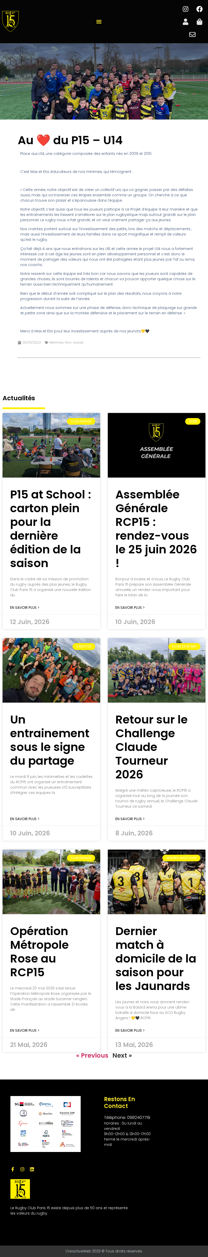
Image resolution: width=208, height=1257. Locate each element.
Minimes (56, 342)
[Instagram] (185, 9)
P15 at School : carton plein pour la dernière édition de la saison (50, 528)
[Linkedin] (32, 1169)
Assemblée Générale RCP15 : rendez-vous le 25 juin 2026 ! (156, 528)
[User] (185, 21)
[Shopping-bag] (199, 21)
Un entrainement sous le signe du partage (49, 740)
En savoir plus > (25, 607)
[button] (99, 22)
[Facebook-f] (12, 1169)
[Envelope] (192, 34)
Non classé (74, 342)
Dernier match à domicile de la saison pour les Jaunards (155, 958)
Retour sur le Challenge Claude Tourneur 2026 (151, 747)
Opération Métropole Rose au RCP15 (39, 951)
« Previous (92, 1055)
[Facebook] (199, 9)
